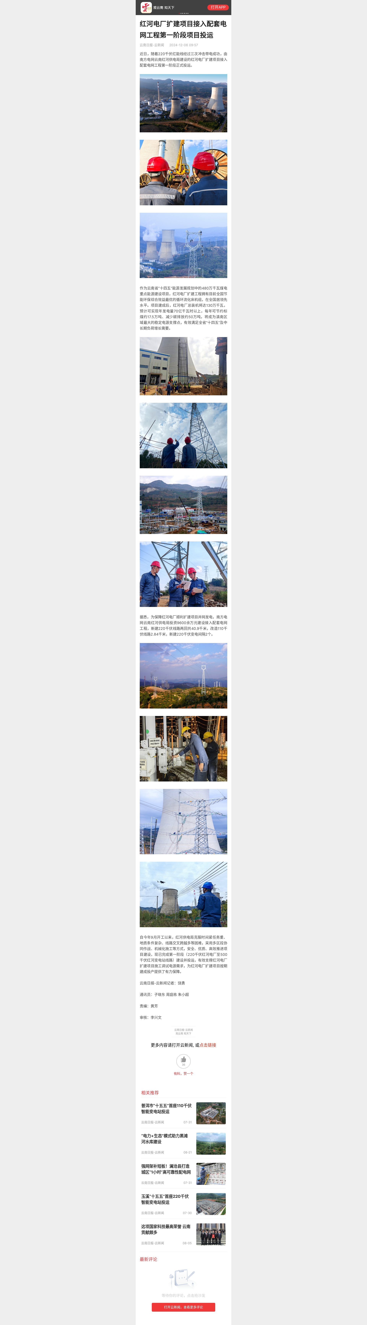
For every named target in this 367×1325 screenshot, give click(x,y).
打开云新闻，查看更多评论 (183, 1307)
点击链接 (207, 1045)
